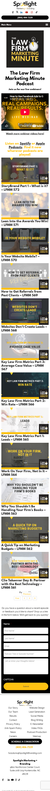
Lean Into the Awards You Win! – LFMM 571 (24, 223)
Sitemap (37, 736)
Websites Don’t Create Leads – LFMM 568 (24, 328)
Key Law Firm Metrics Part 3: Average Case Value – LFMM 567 (23, 365)
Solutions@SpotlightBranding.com (25, 753)
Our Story (13, 708)
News (13, 732)
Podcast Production (37, 732)
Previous (27, 594)
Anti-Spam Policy (13, 728)
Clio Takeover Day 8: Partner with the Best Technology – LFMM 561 (23, 584)
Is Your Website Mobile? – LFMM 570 (20, 258)
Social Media (37, 716)
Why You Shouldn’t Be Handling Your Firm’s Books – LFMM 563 (23, 510)
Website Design (37, 708)
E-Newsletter (36, 724)
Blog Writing (37, 720)
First (17, 598)
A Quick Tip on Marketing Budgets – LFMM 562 (20, 547)
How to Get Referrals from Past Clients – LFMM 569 (21, 293)
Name (7, 624)
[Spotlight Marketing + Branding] (25, 9)
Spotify (25, 143)
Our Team (13, 712)
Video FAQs (37, 728)
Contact (13, 720)
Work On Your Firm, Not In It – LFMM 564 (24, 473)
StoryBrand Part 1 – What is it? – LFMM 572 (24, 188)
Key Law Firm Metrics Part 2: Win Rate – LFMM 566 (23, 402)
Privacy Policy (13, 724)
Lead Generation (37, 712)
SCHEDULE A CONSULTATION (25, 741)
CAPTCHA (9, 679)
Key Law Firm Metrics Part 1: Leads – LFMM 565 (22, 438)
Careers (13, 736)
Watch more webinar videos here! (25, 133)
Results (13, 716)
